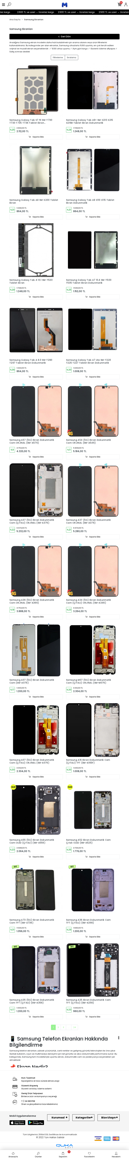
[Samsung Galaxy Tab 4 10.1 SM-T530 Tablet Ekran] (36, 250)
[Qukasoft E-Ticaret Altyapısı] (64, 1146)
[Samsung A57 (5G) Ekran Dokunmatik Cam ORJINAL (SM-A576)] (36, 410)
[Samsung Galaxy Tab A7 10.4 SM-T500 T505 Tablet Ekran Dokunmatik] (93, 250)
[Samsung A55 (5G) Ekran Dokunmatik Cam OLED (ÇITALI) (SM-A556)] (36, 810)
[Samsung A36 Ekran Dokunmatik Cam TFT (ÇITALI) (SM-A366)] (93, 890)
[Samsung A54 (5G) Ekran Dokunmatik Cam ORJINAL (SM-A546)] (93, 410)
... (68, 1027)
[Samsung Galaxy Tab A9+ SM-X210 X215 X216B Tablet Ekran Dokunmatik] (93, 90)
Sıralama (71, 57)
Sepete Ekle (38, 136)
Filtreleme (58, 57)
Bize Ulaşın (108, 1117)
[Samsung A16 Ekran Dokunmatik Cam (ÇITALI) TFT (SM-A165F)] (93, 730)
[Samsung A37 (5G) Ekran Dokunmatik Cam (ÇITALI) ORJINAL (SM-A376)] (36, 490)
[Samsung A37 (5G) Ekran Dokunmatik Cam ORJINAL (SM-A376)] (93, 490)
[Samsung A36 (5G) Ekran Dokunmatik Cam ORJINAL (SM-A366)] (36, 570)
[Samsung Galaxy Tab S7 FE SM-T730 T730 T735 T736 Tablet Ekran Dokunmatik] (36, 90)
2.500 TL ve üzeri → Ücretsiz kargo (25, 12)
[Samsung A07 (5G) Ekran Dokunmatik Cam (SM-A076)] (36, 650)
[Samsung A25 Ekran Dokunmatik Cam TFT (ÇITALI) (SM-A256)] (93, 970)
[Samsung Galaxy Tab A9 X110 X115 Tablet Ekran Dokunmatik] (93, 170)
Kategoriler (83, 1117)
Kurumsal (58, 1117)
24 (74, 1027)
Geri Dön (66, 36)
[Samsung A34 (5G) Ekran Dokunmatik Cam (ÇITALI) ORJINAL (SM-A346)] (93, 570)
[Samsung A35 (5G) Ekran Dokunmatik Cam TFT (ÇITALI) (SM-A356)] (36, 970)
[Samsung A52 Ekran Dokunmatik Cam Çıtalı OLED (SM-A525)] (93, 810)
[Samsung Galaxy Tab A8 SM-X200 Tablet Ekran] (36, 170)
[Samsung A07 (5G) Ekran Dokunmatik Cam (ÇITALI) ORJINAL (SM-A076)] (36, 730)
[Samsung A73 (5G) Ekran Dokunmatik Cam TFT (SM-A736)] (36, 890)
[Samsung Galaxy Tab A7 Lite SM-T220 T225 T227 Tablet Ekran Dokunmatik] (93, 330)
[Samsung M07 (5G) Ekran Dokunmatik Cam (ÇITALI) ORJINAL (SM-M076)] (93, 650)
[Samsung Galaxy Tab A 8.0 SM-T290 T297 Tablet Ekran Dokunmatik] (36, 330)
